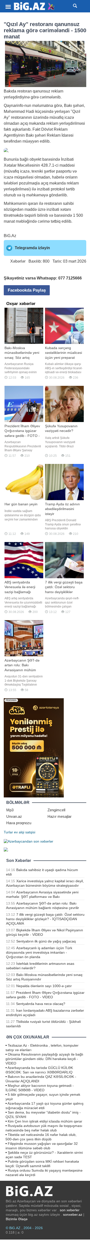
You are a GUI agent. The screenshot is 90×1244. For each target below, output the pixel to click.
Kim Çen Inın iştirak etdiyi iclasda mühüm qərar (45, 1121)
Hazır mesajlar (60, 816)
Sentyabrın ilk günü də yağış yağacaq (46, 941)
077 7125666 (70, 278)
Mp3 (10, 810)
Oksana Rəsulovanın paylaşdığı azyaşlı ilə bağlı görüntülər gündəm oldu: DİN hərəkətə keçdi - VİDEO (44, 1058)
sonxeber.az (72, 1214)
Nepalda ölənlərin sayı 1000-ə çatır (44, 986)
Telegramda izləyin (32, 248)
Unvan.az (14, 816)
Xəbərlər (18, 261)
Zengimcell (56, 810)
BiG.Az (10, 236)
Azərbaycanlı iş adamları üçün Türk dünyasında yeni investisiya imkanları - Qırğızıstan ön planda (39, 952)
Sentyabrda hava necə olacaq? (40, 1004)
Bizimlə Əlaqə (17, 1219)
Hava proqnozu (18, 823)
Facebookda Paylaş (27, 290)
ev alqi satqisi (24, 832)
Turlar (8, 832)
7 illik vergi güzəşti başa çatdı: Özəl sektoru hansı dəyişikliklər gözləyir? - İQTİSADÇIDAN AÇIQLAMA (45, 918)
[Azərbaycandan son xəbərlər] (28, 841)
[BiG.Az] (34, 6)
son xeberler (70, 1210)
